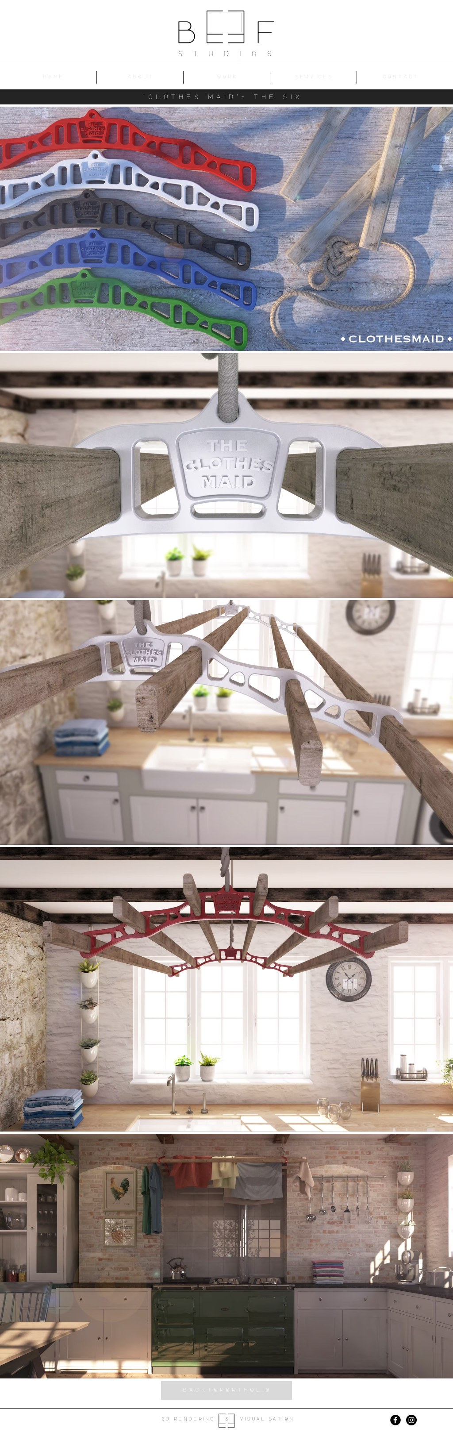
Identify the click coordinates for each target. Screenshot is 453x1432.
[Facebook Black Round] (395, 1420)
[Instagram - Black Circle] (411, 1420)
